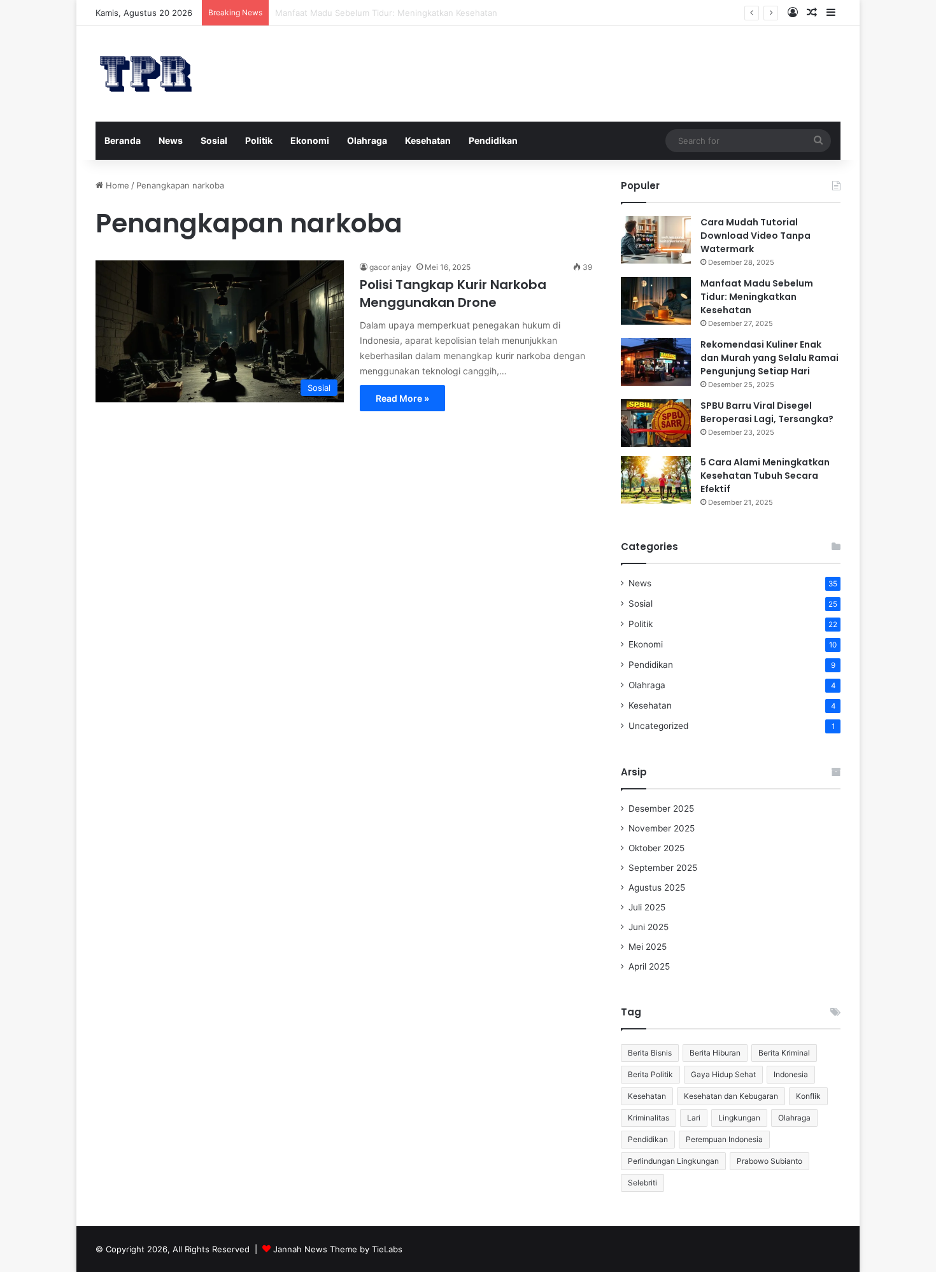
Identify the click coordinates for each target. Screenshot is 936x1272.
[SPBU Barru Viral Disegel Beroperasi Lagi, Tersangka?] (656, 423)
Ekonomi (309, 140)
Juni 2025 (648, 927)
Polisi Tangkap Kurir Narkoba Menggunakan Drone (453, 293)
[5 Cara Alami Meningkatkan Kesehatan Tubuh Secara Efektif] (656, 480)
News (171, 140)
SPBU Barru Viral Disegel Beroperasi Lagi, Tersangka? (766, 412)
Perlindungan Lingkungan (673, 1161)
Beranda (122, 140)
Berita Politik (650, 1074)
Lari (693, 1117)
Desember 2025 (661, 808)
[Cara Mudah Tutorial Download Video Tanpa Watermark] (656, 240)
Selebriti (642, 1182)
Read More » (402, 398)
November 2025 (661, 828)
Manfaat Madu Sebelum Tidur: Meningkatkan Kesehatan (756, 296)
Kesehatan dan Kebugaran (731, 1096)
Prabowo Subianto (769, 1161)
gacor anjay (390, 267)
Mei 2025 (647, 947)
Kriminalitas (648, 1117)
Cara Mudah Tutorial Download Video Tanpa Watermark (755, 235)
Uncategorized (658, 726)
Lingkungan (739, 1117)
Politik (259, 140)
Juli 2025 (646, 907)
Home (116, 185)
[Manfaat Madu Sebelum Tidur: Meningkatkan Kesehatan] (656, 301)
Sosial (214, 140)
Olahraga (367, 140)
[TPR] (146, 74)
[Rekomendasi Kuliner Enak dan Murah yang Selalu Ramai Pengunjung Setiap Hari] (656, 362)
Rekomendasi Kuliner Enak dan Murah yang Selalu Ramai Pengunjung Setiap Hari (769, 358)
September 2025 (662, 868)
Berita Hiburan (715, 1052)
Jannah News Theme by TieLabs (337, 1249)
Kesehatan (428, 140)
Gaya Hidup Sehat (723, 1074)
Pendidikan (493, 140)
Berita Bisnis (650, 1052)
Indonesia (791, 1074)
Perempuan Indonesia (724, 1139)
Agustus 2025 (656, 887)
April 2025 (649, 966)
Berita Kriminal (784, 1052)
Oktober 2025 (656, 848)
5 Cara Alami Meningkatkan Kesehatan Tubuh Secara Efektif (765, 475)
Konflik (808, 1096)
